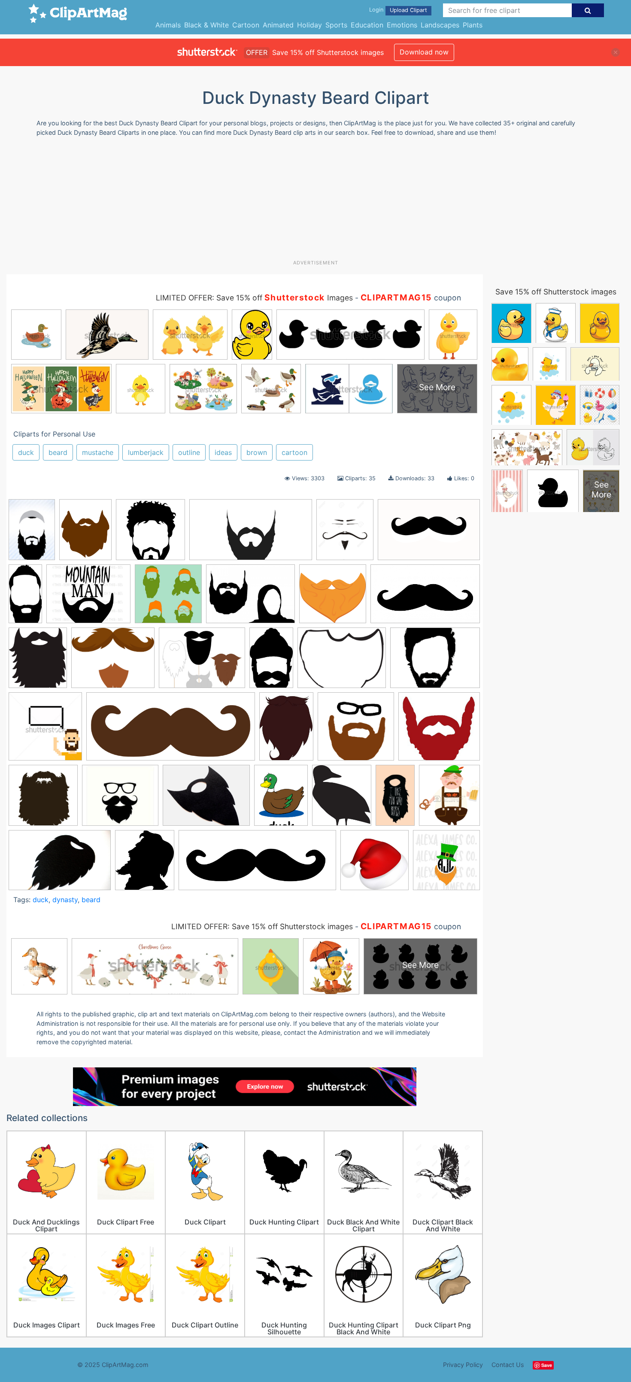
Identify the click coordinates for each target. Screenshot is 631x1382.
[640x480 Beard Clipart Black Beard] (250, 598)
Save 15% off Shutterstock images (555, 291)
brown (256, 452)
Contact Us (507, 1364)
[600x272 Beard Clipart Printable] (171, 731)
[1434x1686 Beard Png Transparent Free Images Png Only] (38, 662)
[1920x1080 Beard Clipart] (251, 534)
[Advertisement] (315, 201)
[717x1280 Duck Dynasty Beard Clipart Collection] (395, 799)
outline (189, 452)
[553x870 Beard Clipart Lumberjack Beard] (271, 661)
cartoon (294, 452)
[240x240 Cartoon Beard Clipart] (150, 534)
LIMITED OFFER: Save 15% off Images (254, 297)
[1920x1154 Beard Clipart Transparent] (425, 597)
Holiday (309, 25)
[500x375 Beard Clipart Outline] (435, 661)
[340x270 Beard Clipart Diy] (202, 662)
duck (26, 452)
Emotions (402, 25)
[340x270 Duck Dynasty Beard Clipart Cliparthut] (206, 799)
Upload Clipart (408, 10)
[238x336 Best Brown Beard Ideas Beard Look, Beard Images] (286, 730)
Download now (424, 52)
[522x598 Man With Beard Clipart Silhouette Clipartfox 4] (144, 863)
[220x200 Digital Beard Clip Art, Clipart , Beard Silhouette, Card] (120, 799)
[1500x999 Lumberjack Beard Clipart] (59, 864)
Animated (278, 25)
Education (367, 25)
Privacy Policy (463, 1364)
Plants (472, 25)
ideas (223, 452)
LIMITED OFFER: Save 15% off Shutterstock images (262, 926)
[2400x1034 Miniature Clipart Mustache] (257, 864)
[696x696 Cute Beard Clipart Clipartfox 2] (43, 799)
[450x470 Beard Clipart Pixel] (45, 731)
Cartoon (245, 25)
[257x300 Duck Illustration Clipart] (341, 799)
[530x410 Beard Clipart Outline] (341, 662)
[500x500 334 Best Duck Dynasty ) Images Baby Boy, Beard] (168, 598)
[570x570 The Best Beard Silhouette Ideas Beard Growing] (446, 863)
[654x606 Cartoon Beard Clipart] (439, 730)
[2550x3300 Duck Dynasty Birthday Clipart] (281, 799)
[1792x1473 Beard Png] (113, 662)
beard (58, 452)
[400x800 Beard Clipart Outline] (25, 597)
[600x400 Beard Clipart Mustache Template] (428, 533)
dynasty (65, 899)
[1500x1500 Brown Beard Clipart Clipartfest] (356, 730)
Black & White (206, 25)
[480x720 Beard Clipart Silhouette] (32, 534)
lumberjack (146, 452)
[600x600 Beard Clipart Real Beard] (333, 598)
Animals (168, 25)
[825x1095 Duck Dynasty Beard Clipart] (85, 534)
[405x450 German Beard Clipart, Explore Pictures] (449, 798)
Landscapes (440, 25)
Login (376, 9)
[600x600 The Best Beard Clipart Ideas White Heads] (374, 864)
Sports (336, 25)
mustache (97, 452)
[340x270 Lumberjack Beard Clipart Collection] (88, 598)
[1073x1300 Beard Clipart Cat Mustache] (345, 534)
